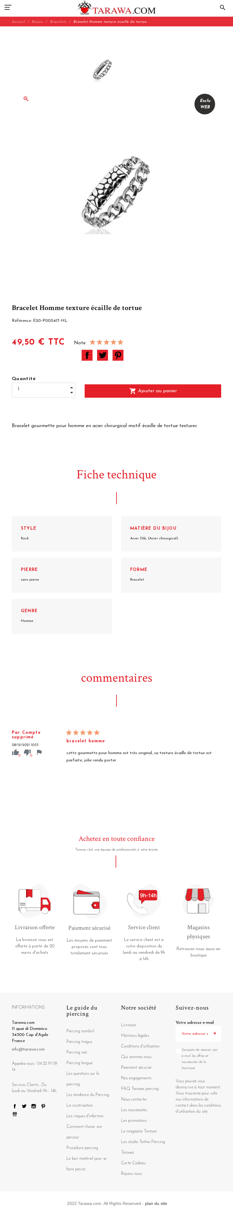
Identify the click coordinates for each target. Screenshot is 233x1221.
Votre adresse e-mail (195, 1022)
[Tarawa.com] (116, 7)
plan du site (156, 1203)
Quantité (24, 378)
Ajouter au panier (153, 391)
